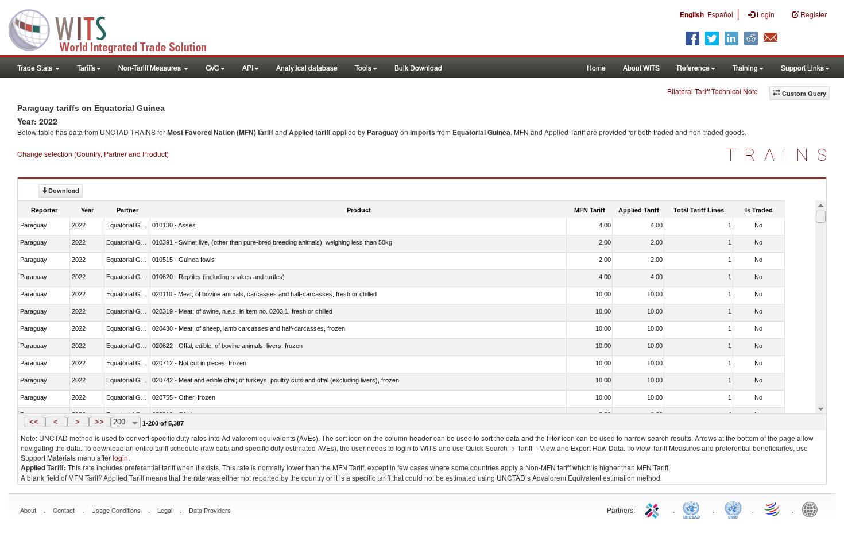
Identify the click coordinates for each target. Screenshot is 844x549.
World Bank (812, 508)
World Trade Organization (772, 508)
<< (33, 421)
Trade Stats (35, 67)
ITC (653, 508)
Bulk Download (418, 67)
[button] (34, 422)
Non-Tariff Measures (150, 67)
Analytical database (307, 67)
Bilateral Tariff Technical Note (712, 91)
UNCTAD (693, 508)
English (692, 14)
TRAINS (780, 155)
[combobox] (126, 422)
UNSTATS (733, 508)
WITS (115, 28)
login (120, 457)
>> (99, 421)
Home (596, 67)
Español (720, 14)
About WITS (641, 67)
